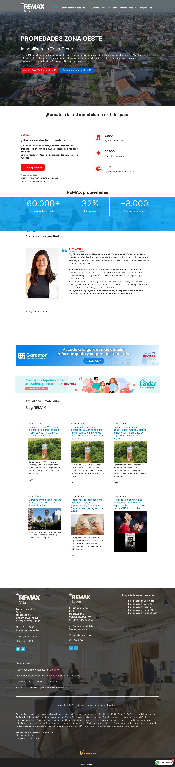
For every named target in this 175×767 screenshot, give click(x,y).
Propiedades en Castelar (140, 604)
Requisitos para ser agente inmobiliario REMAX (42, 687)
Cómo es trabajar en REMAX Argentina (38, 681)
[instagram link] (18, 649)
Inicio (56, 8)
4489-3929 (77, 640)
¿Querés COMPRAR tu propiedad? (39, 70)
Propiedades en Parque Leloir (142, 613)
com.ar (89, 635)
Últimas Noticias (126, 8)
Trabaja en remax (145, 8)
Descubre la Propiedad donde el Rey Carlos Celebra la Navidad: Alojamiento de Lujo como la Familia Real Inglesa (130, 433)
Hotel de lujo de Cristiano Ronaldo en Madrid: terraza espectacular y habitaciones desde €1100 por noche (129, 504)
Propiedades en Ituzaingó (140, 607)
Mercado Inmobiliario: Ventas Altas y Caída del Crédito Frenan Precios (44, 502)
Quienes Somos (98, 8)
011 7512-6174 (26, 641)
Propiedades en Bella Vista (141, 601)
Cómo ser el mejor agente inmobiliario (37, 669)
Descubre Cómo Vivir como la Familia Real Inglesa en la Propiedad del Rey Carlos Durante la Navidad (43, 431)
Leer (30, 480)
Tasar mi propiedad (32, 167)
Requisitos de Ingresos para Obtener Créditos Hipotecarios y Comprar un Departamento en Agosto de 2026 (87, 505)
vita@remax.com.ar (28, 636)
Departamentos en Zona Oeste (74, 8)
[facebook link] (23, 649)
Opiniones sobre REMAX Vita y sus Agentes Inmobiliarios (48, 675)
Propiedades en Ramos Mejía (142, 610)
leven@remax (78, 635)
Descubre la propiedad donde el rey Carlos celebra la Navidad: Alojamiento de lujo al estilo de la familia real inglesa (87, 433)
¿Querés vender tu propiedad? (76, 70)
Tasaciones (112, 8)
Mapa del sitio (23, 663)
